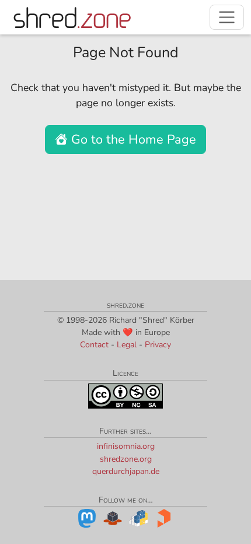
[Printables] (164, 517)
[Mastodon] (87, 517)
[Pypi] (138, 517)
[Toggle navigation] (227, 17)
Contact (94, 344)
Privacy (158, 344)
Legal (127, 344)
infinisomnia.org (126, 446)
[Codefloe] (112, 517)
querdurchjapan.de (125, 471)
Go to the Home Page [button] (132, 139)
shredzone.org (126, 459)
